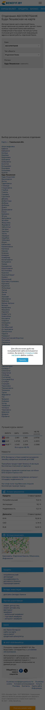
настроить (16, 355)
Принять (22, 360)
